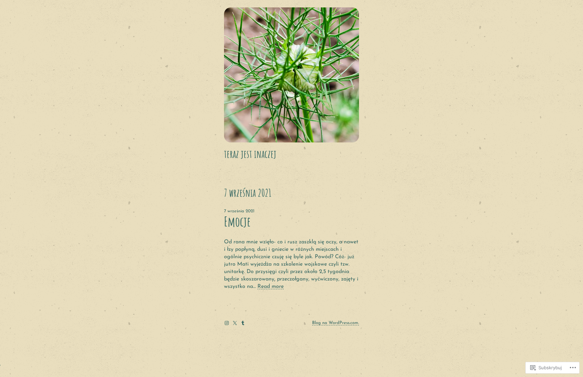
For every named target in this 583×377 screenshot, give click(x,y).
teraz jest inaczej (250, 154)
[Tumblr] (243, 323)
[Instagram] (226, 323)
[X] (235, 323)
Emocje (237, 221)
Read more (270, 286)
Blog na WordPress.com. (335, 323)
